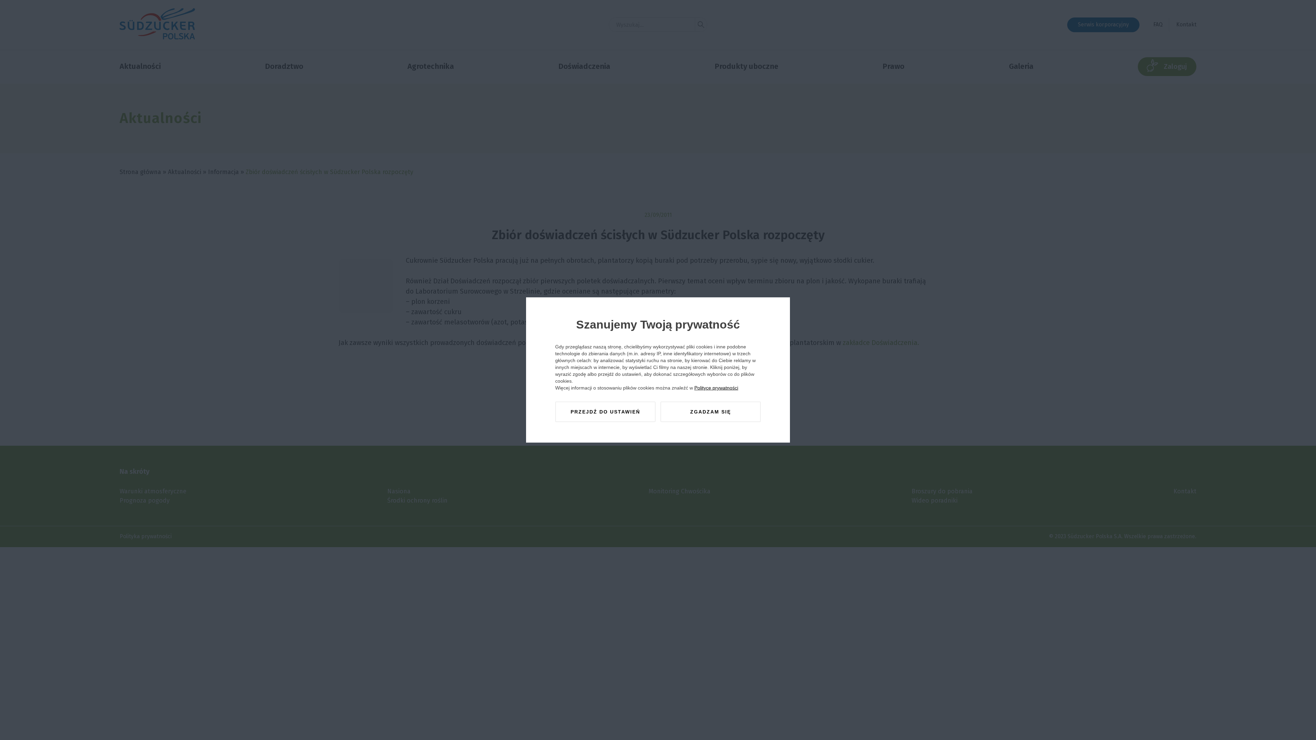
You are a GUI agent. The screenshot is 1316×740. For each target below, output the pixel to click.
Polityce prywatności (716, 388)
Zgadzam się (710, 412)
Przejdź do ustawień (605, 412)
